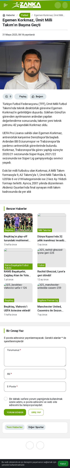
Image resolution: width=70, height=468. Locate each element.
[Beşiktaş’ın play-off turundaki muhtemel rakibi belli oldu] (18, 229)
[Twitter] (40, 445)
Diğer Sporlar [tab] (36, 427)
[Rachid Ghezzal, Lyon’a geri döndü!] (51, 264)
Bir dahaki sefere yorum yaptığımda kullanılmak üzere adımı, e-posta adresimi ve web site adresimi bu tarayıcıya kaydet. (36, 402)
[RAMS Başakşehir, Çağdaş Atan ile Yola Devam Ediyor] (18, 264)
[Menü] (5, 5)
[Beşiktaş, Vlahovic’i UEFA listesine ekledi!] (18, 299)
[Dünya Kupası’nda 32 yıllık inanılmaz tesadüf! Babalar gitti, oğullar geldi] (51, 229)
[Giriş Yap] (65, 5)
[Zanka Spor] (26, 4)
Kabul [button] (63, 463)
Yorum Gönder (15, 412)
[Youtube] (30, 445)
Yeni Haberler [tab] (15, 427)
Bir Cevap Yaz (14, 330)
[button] (58, 5)
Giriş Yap (36, 412)
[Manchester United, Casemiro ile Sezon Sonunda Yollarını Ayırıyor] (51, 299)
